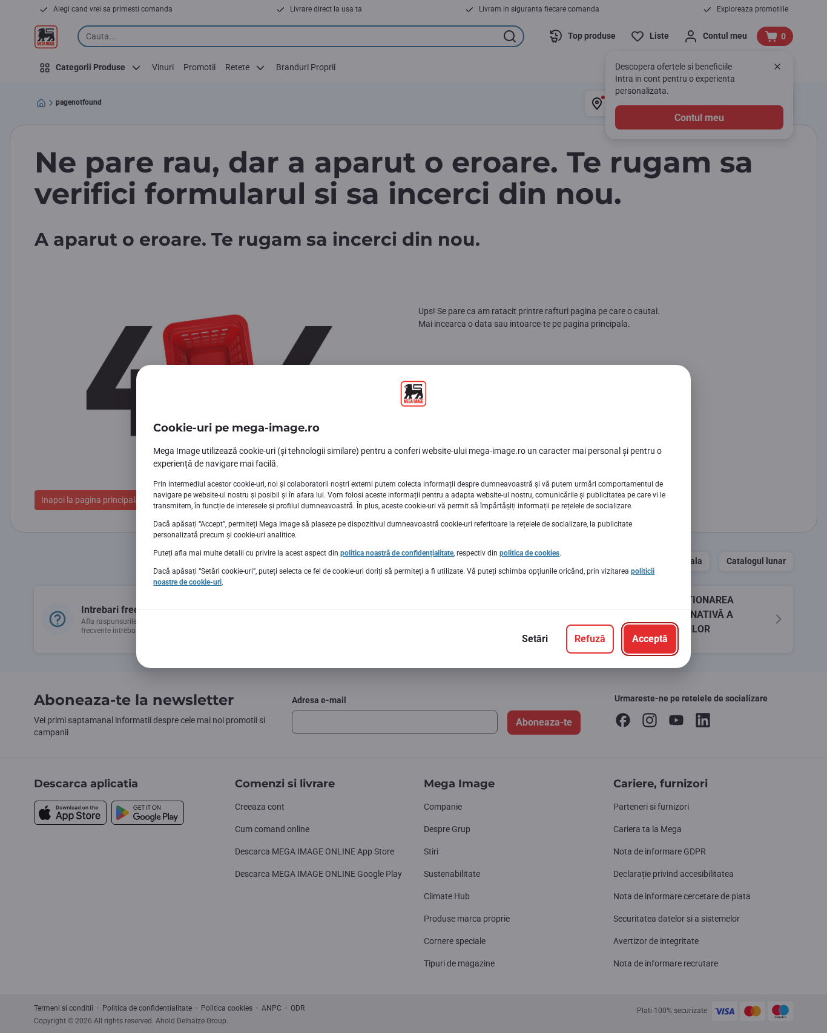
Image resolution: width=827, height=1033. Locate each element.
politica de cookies (529, 553)
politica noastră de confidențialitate (396, 553)
